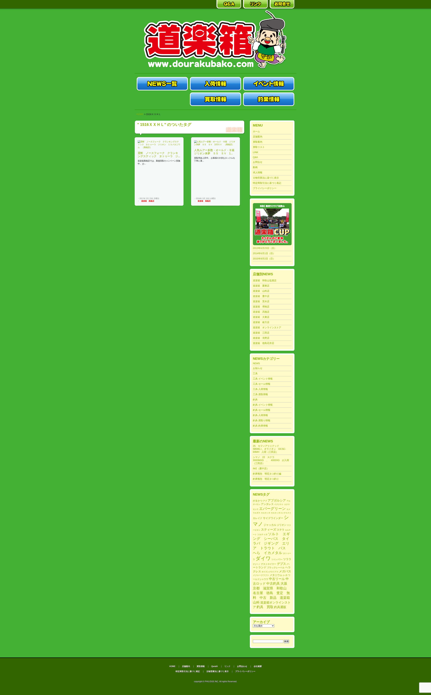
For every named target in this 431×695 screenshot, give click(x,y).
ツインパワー (277, 559)
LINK (255, 152)
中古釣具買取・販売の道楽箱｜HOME (149, 4)
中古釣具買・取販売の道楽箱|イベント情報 (268, 83)
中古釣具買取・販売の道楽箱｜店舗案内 (175, 4)
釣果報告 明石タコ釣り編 (267, 473)
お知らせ (257, 368)
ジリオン (281, 525)
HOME (139, 114)
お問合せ (257, 162)
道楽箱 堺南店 (261, 306)
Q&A (255, 157)
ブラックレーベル (276, 567)
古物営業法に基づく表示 (266, 177)
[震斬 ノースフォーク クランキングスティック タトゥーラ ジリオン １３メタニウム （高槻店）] (159, 147)
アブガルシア (277, 500)
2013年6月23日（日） (264, 248)
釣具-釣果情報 (260, 425)
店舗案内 (257, 136)
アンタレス (267, 504)
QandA (214, 666)
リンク (227, 666)
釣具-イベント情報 (263, 404)
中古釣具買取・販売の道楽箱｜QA (229, 4)
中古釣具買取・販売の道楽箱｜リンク (255, 4)
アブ (265, 501)
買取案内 (257, 141)
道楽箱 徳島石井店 (263, 343)
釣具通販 (280, 607)
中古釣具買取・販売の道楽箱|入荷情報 (215, 83)
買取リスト (259, 147)
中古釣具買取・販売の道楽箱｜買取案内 (202, 4)
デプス (281, 563)
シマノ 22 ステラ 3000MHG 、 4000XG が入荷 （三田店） (272, 460)
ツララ (287, 559)
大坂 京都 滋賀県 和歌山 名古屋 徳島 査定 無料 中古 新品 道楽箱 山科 (273, 593)
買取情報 (201, 666)
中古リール (277, 579)
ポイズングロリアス (270, 572)
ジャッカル (270, 525)
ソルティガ (262, 534)
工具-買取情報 (260, 394)
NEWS (256, 363)
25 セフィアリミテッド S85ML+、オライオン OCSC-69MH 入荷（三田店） (269, 449)
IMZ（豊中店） (261, 468)
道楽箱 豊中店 (261, 296)
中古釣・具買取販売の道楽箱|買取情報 (215, 99)
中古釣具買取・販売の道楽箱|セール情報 (162, 99)
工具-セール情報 (261, 384)
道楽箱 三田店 (261, 332)
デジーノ (256, 564)
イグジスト (279, 504)
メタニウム (276, 575)
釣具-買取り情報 (261, 420)
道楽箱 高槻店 (147, 201)
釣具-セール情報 (261, 410)
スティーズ (268, 529)
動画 (255, 167)
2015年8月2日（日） (264, 258)
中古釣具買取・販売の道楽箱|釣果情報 (268, 99)
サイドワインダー (273, 518)
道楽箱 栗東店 (261, 285)
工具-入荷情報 (260, 389)
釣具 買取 (265, 607)
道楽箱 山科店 (261, 291)
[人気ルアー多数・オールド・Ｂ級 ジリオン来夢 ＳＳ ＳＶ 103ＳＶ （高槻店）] (215, 144)
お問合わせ (242, 666)
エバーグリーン (272, 509)
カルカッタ (265, 513)
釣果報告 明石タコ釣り (266, 479)
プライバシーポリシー (264, 188)
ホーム (256, 131)
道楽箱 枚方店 (261, 322)
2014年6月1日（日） (264, 253)
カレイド (257, 518)
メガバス (285, 571)
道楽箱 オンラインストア (267, 327)
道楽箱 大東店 (261, 317)
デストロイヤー (268, 564)
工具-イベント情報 (263, 378)
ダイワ (263, 558)
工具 (255, 373)
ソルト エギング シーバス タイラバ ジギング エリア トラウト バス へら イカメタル (271, 543)
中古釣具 (273, 583)
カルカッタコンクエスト (281, 513)
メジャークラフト (261, 575)
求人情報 (257, 172)
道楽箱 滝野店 (261, 338)
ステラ (280, 529)
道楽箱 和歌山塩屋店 (264, 280)
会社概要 (258, 666)
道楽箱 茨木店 (261, 301)
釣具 (255, 399)
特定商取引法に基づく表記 (267, 183)
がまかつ (257, 500)
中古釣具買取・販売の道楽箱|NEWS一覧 (162, 83)
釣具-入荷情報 (260, 415)
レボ (285, 575)
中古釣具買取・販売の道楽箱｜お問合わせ (282, 4)
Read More (174, 198)
